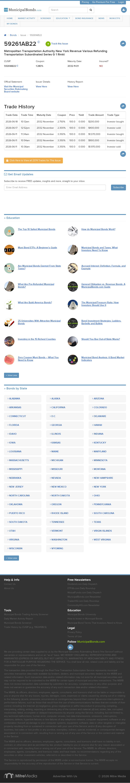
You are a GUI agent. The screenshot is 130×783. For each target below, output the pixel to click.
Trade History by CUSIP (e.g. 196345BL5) (25, 627)
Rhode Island (59, 513)
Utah (11, 530)
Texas (97, 522)
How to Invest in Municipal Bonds (85, 618)
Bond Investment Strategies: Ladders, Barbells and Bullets (101, 322)
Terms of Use (75, 636)
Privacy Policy (75, 632)
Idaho (12, 433)
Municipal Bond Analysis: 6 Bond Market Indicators (102, 358)
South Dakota (17, 522)
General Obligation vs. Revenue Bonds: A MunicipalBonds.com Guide (103, 285)
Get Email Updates (20, 174)
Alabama (14, 398)
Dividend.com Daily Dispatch (82, 584)
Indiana (98, 433)
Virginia (13, 539)
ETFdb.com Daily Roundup (81, 588)
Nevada (56, 478)
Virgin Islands (102, 530)
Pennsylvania (102, 504)
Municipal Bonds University (82, 614)
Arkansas (14, 407)
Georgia (56, 425)
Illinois (56, 433)
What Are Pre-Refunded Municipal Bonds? (36, 285)
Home (10, 18)
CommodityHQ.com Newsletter (84, 605)
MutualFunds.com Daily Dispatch (85, 592)
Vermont (57, 530)
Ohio (96, 495)
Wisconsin (15, 548)
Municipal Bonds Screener (18, 623)
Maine (55, 451)
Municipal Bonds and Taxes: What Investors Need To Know (99, 249)
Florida (13, 425)
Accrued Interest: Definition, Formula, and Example (103, 267)
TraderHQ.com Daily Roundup (83, 601)
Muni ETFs (115, 18)
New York (99, 486)
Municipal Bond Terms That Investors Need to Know (95, 623)
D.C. (53, 416)
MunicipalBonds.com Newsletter (84, 597)
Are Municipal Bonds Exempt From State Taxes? (39, 267)
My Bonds (12, 24)
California (58, 407)
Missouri (57, 469)
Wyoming (57, 548)
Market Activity (26, 18)
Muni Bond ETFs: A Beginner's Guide (37, 247)
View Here (41, 86)
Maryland (99, 451)
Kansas (55, 442)
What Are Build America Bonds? (35, 302)
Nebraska (14, 478)
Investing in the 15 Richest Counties (37, 339)
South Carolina (103, 513)
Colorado (100, 407)
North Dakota (60, 495)
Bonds (13, 35)
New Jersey (15, 486)
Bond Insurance (84, 18)
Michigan (57, 460)
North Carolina (19, 495)
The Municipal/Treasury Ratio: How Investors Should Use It (100, 303)
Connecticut (17, 416)
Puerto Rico (16, 513)
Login (121, 2)
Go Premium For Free (103, 2)
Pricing (85, 2)
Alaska (55, 398)
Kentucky (99, 442)
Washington (59, 539)
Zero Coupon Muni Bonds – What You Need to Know (38, 358)
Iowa (11, 442)
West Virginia (102, 539)
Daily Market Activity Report (18, 618)
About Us (9, 588)
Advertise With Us (65, 776)
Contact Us (10, 584)
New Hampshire (103, 478)
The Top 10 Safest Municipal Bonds (36, 229)
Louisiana (14, 451)
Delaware (99, 416)
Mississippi (15, 469)
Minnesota (100, 460)
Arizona (98, 398)
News (101, 18)
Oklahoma (15, 504)
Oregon (56, 504)
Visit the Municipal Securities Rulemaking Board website (16, 89)
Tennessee (57, 522)
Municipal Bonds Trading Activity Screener (26, 614)
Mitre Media (20, 775)
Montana (99, 469)
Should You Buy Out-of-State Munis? (100, 339)
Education (62, 18)
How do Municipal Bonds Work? (98, 229)
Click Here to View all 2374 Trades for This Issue (34, 160)
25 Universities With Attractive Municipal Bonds (39, 322)
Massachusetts (18, 460)
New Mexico (59, 486)
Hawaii (97, 425)
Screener (45, 18)
